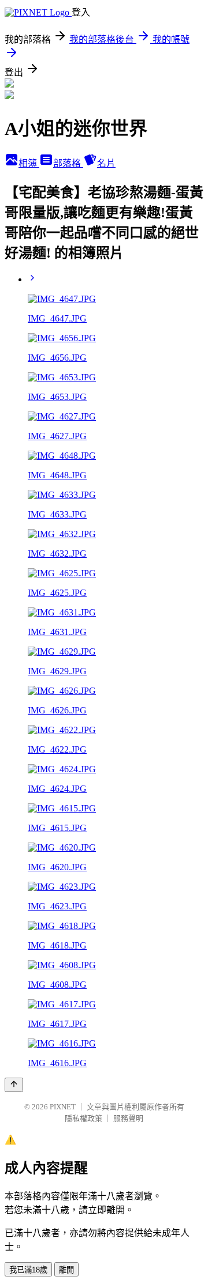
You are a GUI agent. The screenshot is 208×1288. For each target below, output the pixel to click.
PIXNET (63, 1106)
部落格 (68, 163)
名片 (106, 163)
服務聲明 (128, 1118)
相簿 (28, 163)
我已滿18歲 (28, 1270)
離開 (66, 1270)
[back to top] (14, 1085)
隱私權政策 (83, 1118)
